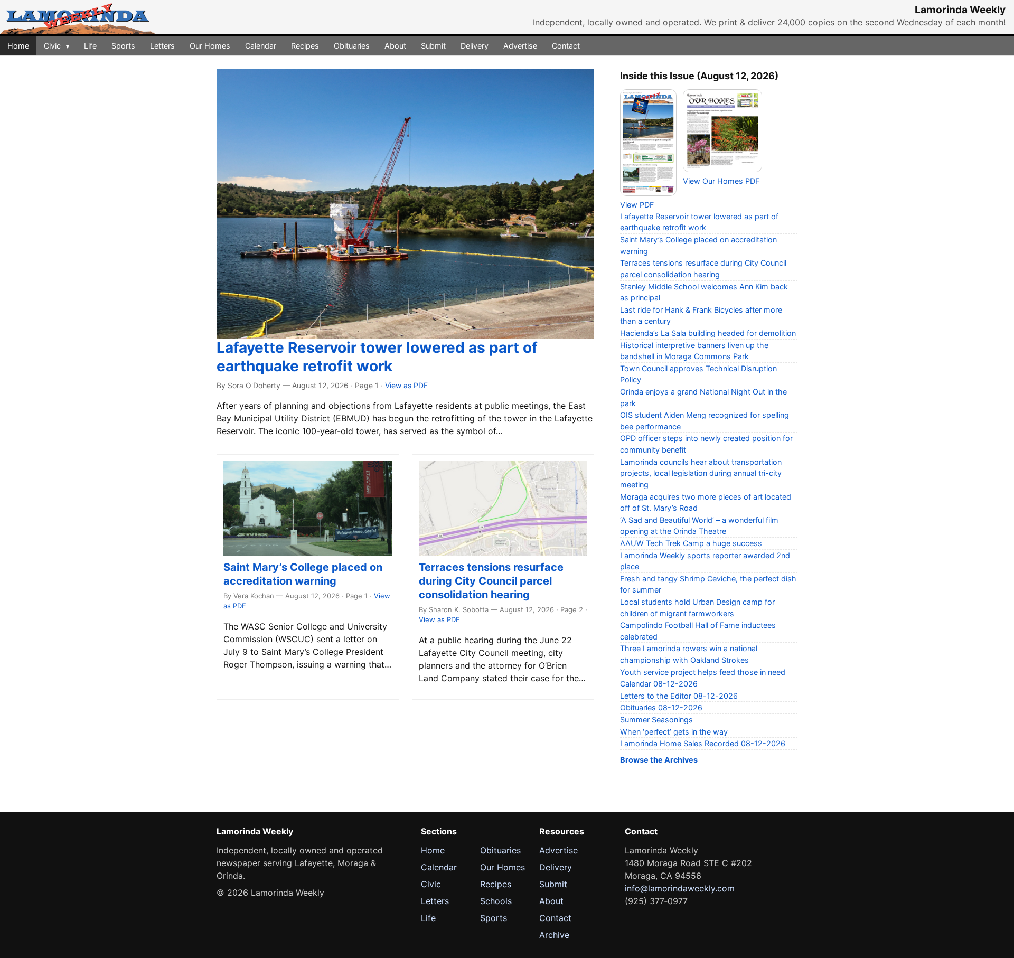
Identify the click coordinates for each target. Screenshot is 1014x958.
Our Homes (210, 45)
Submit (433, 45)
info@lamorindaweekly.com (680, 888)
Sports (123, 45)
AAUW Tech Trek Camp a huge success (691, 543)
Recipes (305, 45)
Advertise (520, 45)
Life (90, 45)
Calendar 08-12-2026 (659, 683)
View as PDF (406, 385)
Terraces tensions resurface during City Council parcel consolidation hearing (491, 581)
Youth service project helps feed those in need (702, 672)
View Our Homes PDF (721, 180)
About (395, 45)
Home (18, 45)
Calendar (260, 45)
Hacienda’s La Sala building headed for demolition (708, 332)
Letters (162, 45)
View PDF (637, 204)
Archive (554, 934)
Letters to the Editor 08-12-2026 (679, 695)
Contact (566, 45)
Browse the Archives (659, 759)
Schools (496, 901)
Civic (56, 45)
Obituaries (352, 45)
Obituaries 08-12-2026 (661, 707)
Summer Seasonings (656, 719)
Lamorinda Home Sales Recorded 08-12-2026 (702, 743)
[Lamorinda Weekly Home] (77, 17)
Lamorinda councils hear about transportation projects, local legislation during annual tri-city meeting (701, 473)
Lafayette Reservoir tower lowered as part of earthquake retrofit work (377, 357)
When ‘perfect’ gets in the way (674, 731)
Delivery (475, 45)
